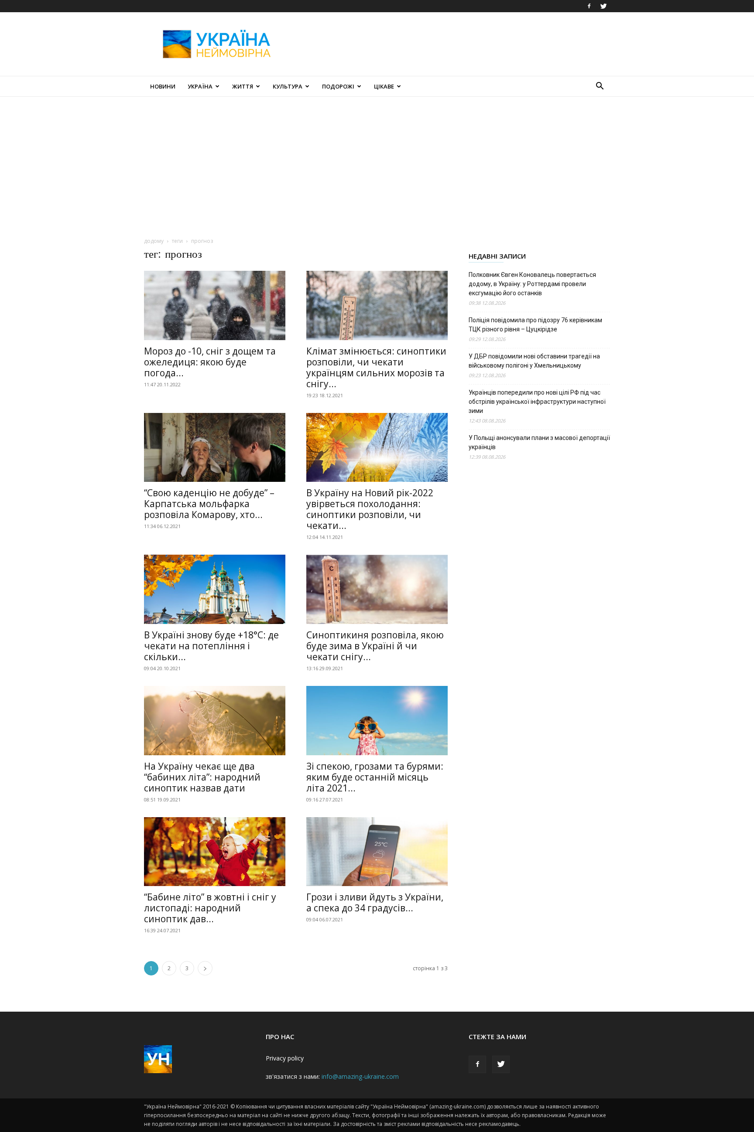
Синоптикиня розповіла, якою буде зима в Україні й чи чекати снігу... (375, 646)
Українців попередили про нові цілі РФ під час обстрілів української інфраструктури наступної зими (537, 401)
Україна (200, 86)
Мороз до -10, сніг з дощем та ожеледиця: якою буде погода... (210, 362)
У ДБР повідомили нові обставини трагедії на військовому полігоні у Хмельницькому (534, 361)
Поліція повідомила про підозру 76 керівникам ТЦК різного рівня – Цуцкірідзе (535, 325)
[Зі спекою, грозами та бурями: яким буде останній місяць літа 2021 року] (377, 720)
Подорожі (338, 86)
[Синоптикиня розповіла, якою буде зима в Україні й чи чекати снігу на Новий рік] (377, 589)
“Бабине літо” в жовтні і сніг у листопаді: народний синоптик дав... (210, 908)
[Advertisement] (451, 44)
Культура (287, 86)
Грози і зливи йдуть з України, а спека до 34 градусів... (374, 902)
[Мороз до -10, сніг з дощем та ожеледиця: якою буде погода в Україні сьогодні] (214, 305)
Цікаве (384, 86)
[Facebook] (589, 6)
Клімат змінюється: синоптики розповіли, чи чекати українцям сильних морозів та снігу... (376, 367)
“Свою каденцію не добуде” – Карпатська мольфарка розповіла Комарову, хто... (209, 504)
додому (154, 241)
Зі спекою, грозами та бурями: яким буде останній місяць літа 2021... (374, 777)
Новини (162, 86)
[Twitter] (603, 6)
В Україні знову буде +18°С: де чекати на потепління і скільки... (211, 646)
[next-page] (205, 968)
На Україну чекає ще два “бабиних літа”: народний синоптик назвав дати (202, 777)
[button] (599, 87)
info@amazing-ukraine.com (360, 1076)
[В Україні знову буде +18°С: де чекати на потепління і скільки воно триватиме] (214, 589)
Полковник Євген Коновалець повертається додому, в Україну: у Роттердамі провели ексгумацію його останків (532, 284)
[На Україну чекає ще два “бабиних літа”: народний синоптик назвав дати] (214, 720)
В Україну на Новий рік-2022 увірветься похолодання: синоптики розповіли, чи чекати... (369, 509)
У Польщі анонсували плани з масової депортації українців (539, 442)
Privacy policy (285, 1058)
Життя (242, 86)
